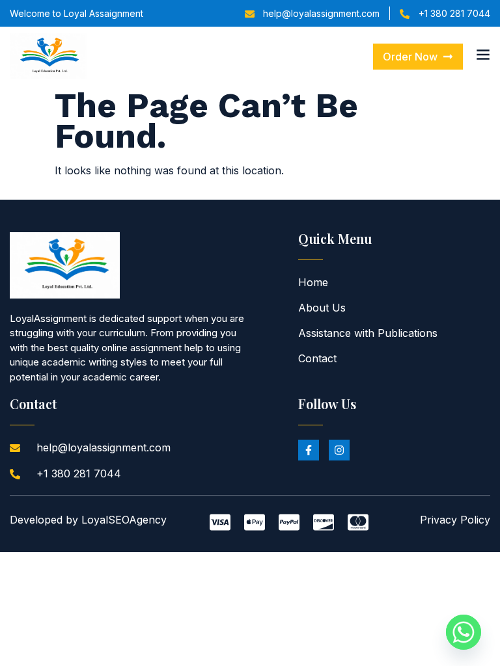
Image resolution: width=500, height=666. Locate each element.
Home (313, 282)
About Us (322, 307)
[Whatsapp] (463, 632)
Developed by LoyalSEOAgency (88, 519)
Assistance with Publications (368, 333)
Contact (317, 358)
